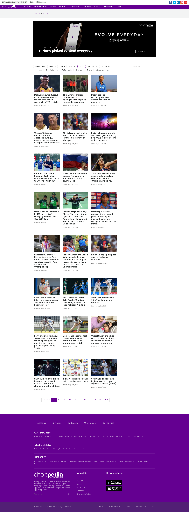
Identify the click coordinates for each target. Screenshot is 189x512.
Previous (46, 400)
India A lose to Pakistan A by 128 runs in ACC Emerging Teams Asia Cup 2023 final (46, 215)
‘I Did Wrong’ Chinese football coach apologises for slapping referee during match (74, 98)
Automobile (67, 70)
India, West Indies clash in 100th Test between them (75, 380)
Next (106, 400)
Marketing (63, 461)
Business (38, 70)
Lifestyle (113, 461)
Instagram (91, 423)
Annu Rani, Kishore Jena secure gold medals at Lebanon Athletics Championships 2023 (103, 177)
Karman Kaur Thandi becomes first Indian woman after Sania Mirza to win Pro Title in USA (46, 177)
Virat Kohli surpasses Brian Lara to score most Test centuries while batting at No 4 (46, 301)
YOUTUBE (109, 423)
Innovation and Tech (76, 461)
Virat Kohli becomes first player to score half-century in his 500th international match (75, 339)
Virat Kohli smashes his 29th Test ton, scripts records (102, 300)
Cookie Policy (114, 506)
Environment (137, 461)
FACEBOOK (41, 423)
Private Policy (141, 506)
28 (80, 400)
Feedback (81, 491)
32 (100, 400)
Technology (93, 66)
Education (106, 66)
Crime (62, 66)
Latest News (39, 66)
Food (51, 461)
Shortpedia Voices (84, 494)
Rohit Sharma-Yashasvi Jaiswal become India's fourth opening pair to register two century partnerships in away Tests (46, 342)
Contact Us (99, 506)
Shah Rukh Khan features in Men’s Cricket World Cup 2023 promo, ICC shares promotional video (47, 382)
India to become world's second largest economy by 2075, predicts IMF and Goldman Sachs (103, 136)
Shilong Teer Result (60, 449)
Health (146, 461)
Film (46, 461)
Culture (40, 461)
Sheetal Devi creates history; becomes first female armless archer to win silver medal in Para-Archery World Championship (46, 261)
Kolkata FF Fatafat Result (42, 449)
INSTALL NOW (141, 51)
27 (75, 400)
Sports (81, 66)
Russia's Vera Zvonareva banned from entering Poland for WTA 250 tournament (75, 177)
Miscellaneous (102, 70)
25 (64, 400)
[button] (119, 7)
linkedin (74, 423)
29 (85, 400)
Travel (89, 70)
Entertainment (52, 70)
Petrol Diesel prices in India (78, 449)
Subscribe (81, 487)
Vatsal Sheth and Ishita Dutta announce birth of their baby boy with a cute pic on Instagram (103, 339)
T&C (153, 506)
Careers (80, 484)
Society (120, 461)
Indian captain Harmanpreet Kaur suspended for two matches (100, 98)
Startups (80, 70)
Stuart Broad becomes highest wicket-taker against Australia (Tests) (103, 381)
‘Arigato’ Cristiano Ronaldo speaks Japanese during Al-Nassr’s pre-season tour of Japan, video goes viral (47, 138)
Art (35, 461)
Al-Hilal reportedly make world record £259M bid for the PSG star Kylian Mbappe (75, 136)
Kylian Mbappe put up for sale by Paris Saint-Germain (103, 257)
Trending (52, 66)
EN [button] (33, 2)
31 (95, 400)
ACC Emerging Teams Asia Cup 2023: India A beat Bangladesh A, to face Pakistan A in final (74, 301)
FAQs (128, 506)
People (36, 464)
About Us (80, 481)
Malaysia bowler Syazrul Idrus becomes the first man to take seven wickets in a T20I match (46, 98)
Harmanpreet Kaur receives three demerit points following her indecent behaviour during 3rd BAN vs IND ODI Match (103, 218)
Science (88, 461)
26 (70, 400)
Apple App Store (40, 490)
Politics (72, 66)
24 (59, 400)
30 (90, 400)
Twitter (58, 423)
